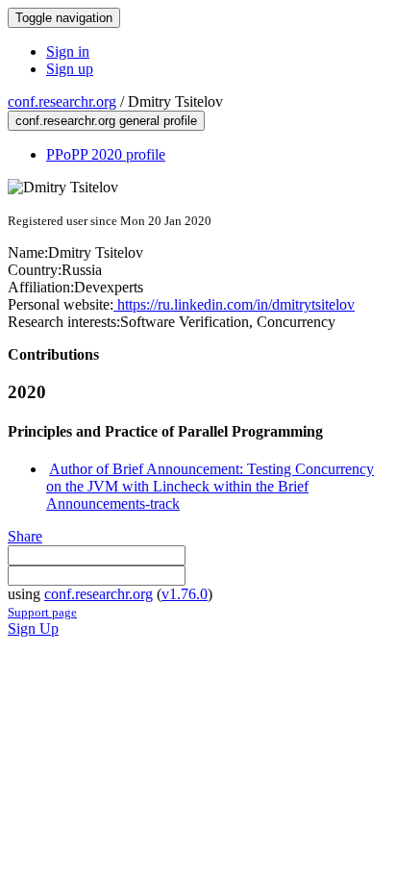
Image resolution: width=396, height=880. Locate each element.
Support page (42, 612)
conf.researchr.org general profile (106, 120)
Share (25, 536)
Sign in (67, 51)
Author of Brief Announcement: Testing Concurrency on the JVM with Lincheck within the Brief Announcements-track (210, 486)
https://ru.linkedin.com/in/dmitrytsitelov (234, 304)
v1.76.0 (184, 594)
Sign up (69, 69)
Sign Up (33, 628)
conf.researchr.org (62, 101)
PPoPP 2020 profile (105, 154)
